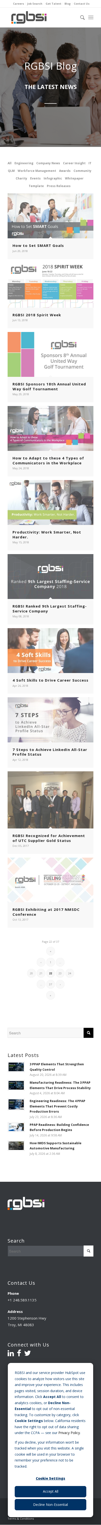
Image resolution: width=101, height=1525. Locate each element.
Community (82, 171)
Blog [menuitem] (67, 3)
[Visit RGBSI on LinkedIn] (11, 1354)
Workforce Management (37, 171)
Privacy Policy (69, 1432)
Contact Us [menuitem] (81, 3)
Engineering (23, 163)
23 (60, 973)
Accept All (50, 1491)
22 (50, 973)
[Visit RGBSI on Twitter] (27, 1354)
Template (36, 186)
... (60, 962)
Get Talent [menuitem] (53, 3)
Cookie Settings (50, 1478)
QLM (11, 171)
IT (89, 163)
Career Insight (74, 163)
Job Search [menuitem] (34, 3)
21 (40, 973)
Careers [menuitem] (18, 3)
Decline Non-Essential (50, 1504)
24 (69, 973)
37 (50, 984)
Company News (48, 163)
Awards (65, 171)
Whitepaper (74, 178)
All (10, 163)
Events (35, 178)
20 (31, 973)
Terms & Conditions (21, 1518)
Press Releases (59, 186)
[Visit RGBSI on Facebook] (19, 1354)
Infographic (53, 178)
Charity (21, 178)
